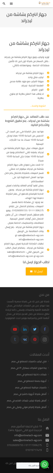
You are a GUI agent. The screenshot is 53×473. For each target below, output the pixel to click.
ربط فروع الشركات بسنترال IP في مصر (29, 368)
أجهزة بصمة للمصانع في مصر (32, 381)
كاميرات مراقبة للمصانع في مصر (31, 387)
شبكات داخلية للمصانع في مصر (32, 374)
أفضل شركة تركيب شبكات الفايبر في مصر (27, 400)
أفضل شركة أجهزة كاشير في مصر (30, 394)
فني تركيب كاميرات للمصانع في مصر (29, 361)
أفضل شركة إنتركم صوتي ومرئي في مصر (27, 407)
